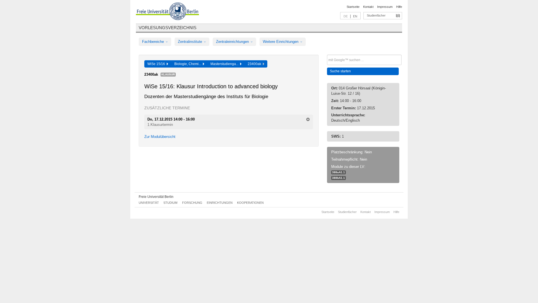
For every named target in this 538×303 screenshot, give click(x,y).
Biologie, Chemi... (188, 64)
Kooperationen (250, 202)
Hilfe (399, 6)
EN (355, 16)
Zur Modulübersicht (159, 137)
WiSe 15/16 (157, 64)
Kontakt (368, 6)
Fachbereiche (153, 42)
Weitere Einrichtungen (281, 42)
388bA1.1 (338, 177)
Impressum (385, 6)
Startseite (353, 6)
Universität (149, 202)
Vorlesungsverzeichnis (167, 27)
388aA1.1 (338, 172)
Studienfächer (376, 15)
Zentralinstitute (190, 42)
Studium (170, 202)
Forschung (192, 202)
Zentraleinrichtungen (233, 42)
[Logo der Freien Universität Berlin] (167, 12)
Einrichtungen (220, 202)
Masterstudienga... (225, 64)
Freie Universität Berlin (156, 197)
